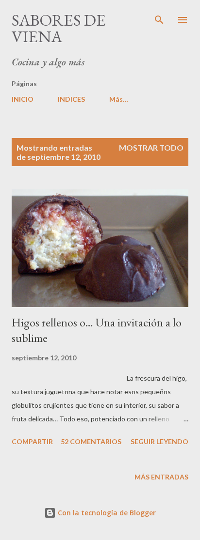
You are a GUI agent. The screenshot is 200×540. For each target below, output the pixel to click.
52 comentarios (91, 441)
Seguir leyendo (159, 441)
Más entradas (161, 477)
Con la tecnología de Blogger (106, 512)
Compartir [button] (32, 441)
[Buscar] (159, 17)
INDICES (71, 99)
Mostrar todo (151, 147)
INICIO (22, 99)
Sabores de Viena (59, 28)
